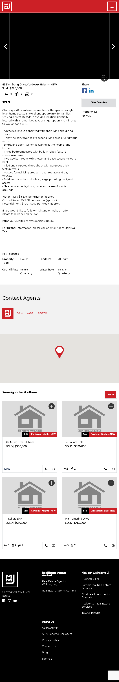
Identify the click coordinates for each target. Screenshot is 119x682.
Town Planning (91, 612)
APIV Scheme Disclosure (57, 633)
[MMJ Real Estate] (7, 6)
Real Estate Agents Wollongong (54, 583)
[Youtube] (15, 600)
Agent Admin (50, 627)
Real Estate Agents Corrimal (59, 590)
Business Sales (90, 578)
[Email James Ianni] (113, 469)
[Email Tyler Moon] (53, 469)
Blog (45, 652)
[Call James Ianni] (105, 469)
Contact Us (49, 646)
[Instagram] (9, 600)
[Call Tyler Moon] (46, 469)
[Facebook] (84, 90)
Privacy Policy (50, 640)
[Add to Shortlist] (51, 406)
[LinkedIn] (91, 90)
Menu (116, 6)
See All (111, 395)
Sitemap (47, 658)
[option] (59, 46)
